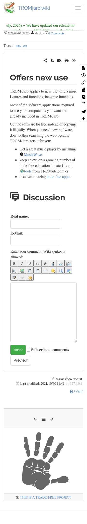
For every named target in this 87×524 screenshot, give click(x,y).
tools (27, 170)
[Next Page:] (51, 420)
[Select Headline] (14, 270)
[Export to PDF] (83, 96)
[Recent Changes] (52, 59)
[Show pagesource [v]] (83, 67)
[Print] (66, 59)
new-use (21, 45)
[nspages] (14, 277)
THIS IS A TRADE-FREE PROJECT (45, 497)
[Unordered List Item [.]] (37, 270)
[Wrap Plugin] (30, 277)
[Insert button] (68, 270)
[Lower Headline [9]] (61, 263)
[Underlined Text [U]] (30, 263)
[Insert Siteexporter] (22, 277)
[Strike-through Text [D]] (45, 263)
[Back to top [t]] (83, 118)
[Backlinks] (83, 82)
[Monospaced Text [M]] (37, 263)
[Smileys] (53, 270)
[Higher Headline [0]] (68, 263)
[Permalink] (73, 59)
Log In (78, 391)
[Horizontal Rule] (45, 270)
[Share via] (45, 59)
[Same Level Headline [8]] (53, 263)
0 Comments (56, 33)
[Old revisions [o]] (83, 75)
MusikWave (33, 154)
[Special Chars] (61, 270)
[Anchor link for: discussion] (71, 197)
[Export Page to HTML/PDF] (83, 111)
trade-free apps (58, 176)
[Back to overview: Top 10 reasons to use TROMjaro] (43, 420)
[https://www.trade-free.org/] (43, 460)
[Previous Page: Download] (35, 420)
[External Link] (22, 270)
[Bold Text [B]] (14, 263)
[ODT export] (83, 104)
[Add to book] (83, 89)
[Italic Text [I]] (22, 263)
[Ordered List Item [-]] (30, 270)
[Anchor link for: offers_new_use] (72, 77)
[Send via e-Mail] (59, 59)
